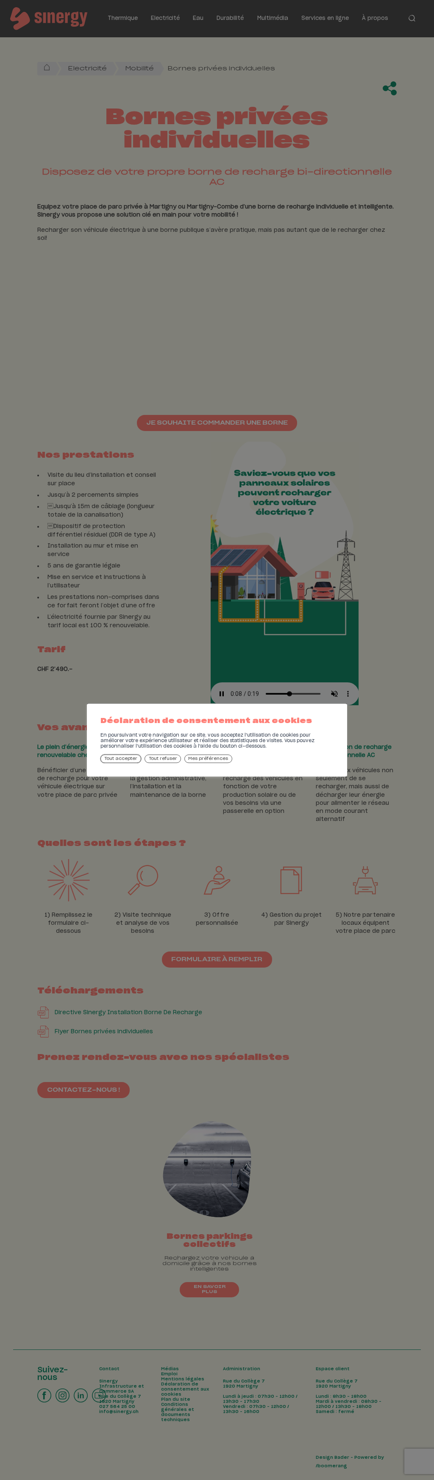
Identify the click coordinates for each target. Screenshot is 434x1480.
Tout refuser (163, 759)
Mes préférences (208, 759)
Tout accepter (120, 759)
